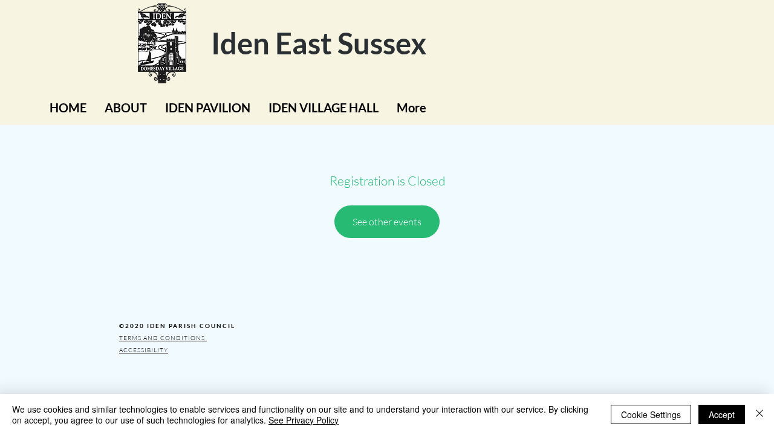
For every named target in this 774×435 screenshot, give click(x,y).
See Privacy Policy (303, 420)
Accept (722, 414)
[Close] (759, 414)
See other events (387, 222)
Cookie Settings (651, 414)
